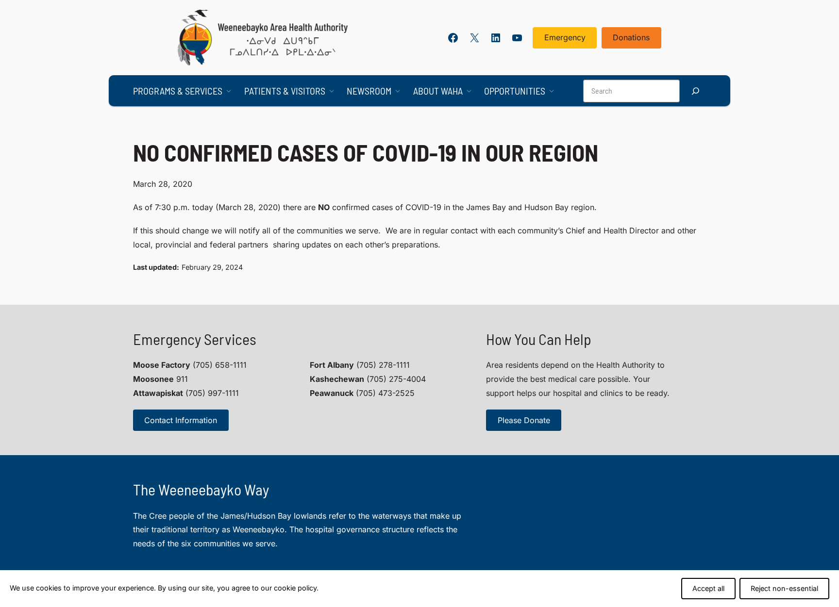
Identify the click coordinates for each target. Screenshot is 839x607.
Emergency (565, 37)
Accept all (708, 588)
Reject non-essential (784, 588)
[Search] (695, 91)
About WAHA (438, 91)
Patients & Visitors (284, 91)
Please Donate (524, 420)
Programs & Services (177, 91)
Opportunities (514, 91)
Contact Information (180, 420)
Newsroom (369, 91)
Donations (631, 37)
